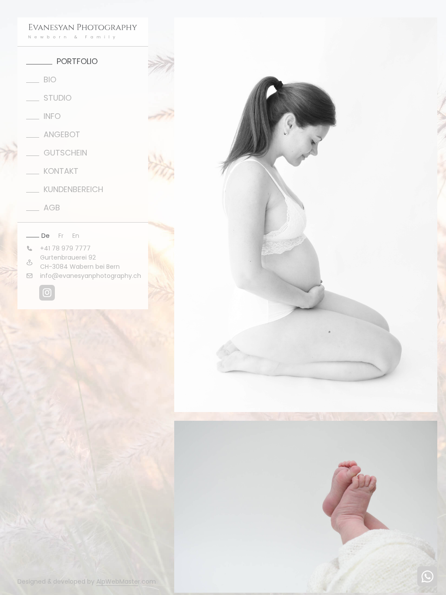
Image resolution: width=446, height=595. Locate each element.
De (45, 235)
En (75, 235)
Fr (61, 235)
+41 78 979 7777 (65, 248)
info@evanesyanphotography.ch (90, 275)
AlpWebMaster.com (126, 581)
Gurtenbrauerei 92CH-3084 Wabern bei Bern (80, 262)
